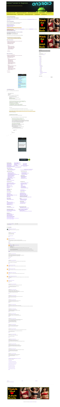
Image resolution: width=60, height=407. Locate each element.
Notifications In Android (9, 213)
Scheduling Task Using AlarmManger (10, 180)
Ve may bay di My (10, 360)
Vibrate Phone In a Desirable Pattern (25, 165)
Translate (44, 54)
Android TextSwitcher (16, 163)
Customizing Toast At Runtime (13, 203)
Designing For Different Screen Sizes (14, 177)
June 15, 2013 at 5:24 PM (13, 260)
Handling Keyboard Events (14, 178)
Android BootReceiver (16, 165)
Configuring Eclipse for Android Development (28, 169)
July (40, 67)
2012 (40, 74)
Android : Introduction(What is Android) (15, 169)
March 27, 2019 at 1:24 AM (13, 289)
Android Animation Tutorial (11, 14)
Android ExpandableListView (18, 167)
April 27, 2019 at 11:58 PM (13, 334)
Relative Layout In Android (9, 185)
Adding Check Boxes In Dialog (23, 194)
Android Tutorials (20, 14)
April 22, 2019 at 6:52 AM (13, 324)
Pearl (9, 280)
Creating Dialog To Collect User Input (23, 195)
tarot (10, 257)
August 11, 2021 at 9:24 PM (18, 358)
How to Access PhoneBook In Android (10, 216)
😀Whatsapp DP (37, 14)
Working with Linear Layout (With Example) (11, 183)
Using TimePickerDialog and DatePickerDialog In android (14, 174)
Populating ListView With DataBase (16, 175)
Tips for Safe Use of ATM (11, 12)
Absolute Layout (8, 187)
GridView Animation (22, 177)
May (40, 69)
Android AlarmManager (9, 165)
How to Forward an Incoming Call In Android (11, 210)
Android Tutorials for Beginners (17, 3)
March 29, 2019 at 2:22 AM (13, 295)
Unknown (9, 272)
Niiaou (9, 238)
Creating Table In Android (22, 210)
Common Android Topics (29, 14)
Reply (9, 230)
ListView (22, 185)
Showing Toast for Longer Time (10, 204)
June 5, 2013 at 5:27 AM (12, 238)
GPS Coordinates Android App (33, 12)
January (41, 73)
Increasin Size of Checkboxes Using (15, 176)
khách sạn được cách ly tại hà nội (11, 367)
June (40, 68)
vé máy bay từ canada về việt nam (11, 358)
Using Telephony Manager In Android (10, 207)
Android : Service (8, 196)
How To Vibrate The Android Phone (10, 214)
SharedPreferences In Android (23, 207)
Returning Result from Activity (10, 195)
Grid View (22, 184)
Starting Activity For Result (9, 194)
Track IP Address (42, 12)
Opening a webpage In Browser (10, 215)
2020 (40, 59)
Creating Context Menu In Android (10, 199)
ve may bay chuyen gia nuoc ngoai (11, 368)
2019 (40, 60)
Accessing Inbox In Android (22, 203)
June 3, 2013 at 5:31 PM (13, 232)
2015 (40, 63)
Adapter (9, 224)
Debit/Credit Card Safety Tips (21, 12)
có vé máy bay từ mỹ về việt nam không (12, 361)
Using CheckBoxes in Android (24, 183)
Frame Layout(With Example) (10, 186)
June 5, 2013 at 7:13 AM (13, 253)
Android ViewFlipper (25, 163)
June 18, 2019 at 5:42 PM (13, 353)
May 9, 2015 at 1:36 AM (12, 280)
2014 (40, 64)
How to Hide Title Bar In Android (10, 217)
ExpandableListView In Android (10, 26)
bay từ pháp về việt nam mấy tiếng (11, 366)
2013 (40, 65)
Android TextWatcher (11, 167)
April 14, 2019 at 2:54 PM (13, 304)
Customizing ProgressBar (23, 186)
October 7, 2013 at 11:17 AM (13, 272)
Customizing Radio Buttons (24, 172)
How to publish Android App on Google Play (11, 166)
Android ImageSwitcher (9, 163)
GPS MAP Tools (49, 12)
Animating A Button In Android (24, 178)
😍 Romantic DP (44, 14)
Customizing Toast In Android (14, 172)
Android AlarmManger (9, 179)
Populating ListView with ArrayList (23, 199)
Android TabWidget (9, 190)
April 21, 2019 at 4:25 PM (13, 318)
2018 (40, 61)
